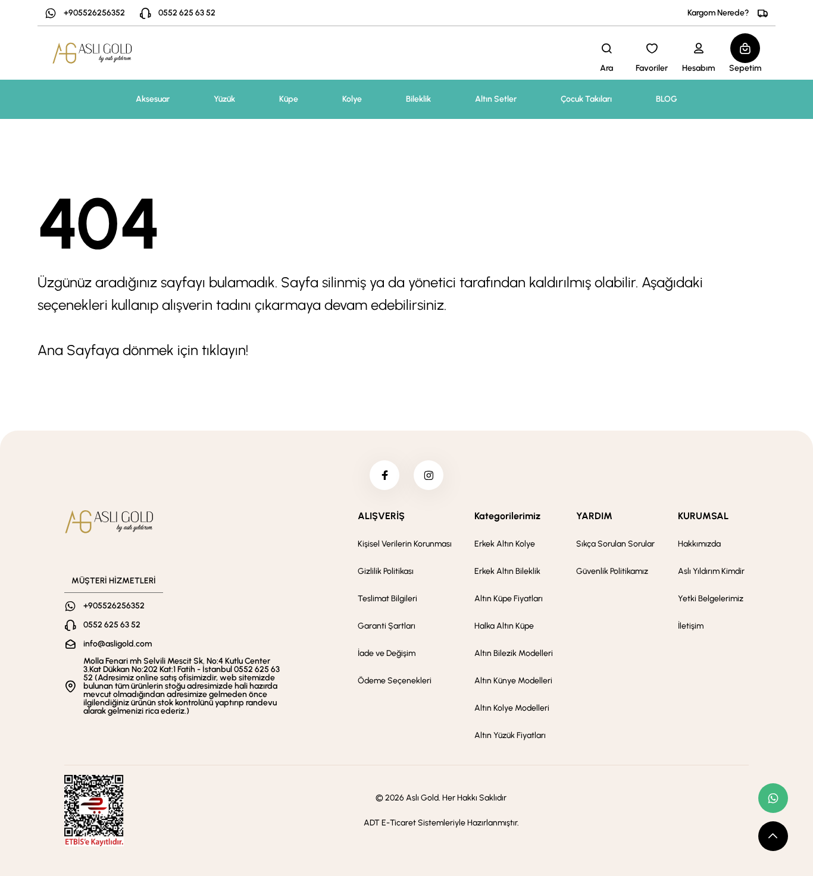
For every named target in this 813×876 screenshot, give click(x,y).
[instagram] (428, 475)
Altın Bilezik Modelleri (513, 653)
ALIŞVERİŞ (381, 516)
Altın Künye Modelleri (513, 681)
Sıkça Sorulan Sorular (615, 544)
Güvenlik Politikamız (612, 571)
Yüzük (224, 99)
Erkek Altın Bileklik (507, 571)
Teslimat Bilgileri (387, 599)
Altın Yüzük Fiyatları (510, 735)
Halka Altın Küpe (504, 626)
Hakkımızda (699, 544)
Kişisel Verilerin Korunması (405, 544)
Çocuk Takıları (586, 99)
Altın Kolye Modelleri (511, 708)
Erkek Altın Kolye (504, 544)
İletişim (690, 626)
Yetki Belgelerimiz (710, 599)
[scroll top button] (773, 836)
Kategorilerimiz (507, 516)
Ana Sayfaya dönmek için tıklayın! (142, 350)
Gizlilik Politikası (386, 571)
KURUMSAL (703, 516)
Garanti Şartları (386, 626)
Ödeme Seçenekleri (394, 681)
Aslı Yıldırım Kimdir (711, 571)
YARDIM (594, 516)
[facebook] (384, 475)
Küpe (288, 99)
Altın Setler (496, 99)
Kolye (352, 99)
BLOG (666, 99)
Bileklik (418, 99)
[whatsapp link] (773, 798)
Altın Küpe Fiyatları (508, 599)
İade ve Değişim (386, 653)
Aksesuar (153, 99)
